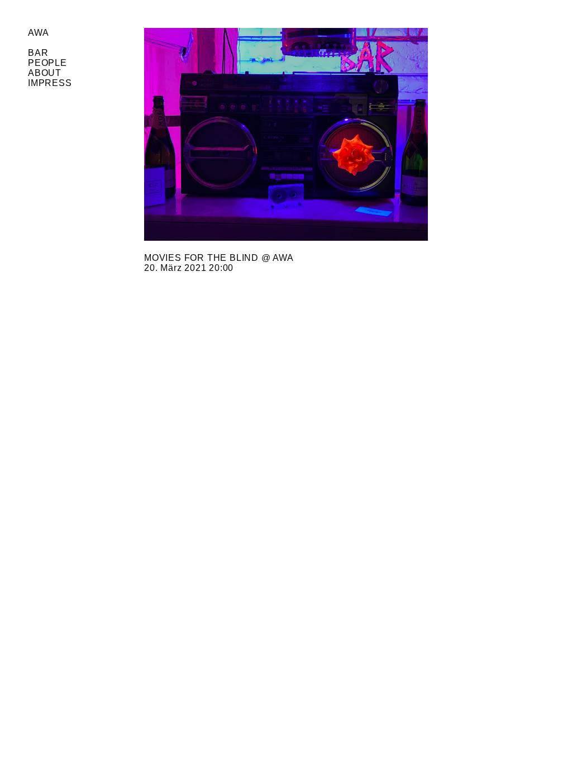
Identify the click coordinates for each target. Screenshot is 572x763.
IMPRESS (50, 83)
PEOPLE (47, 63)
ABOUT (44, 73)
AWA (38, 32)
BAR (38, 53)
